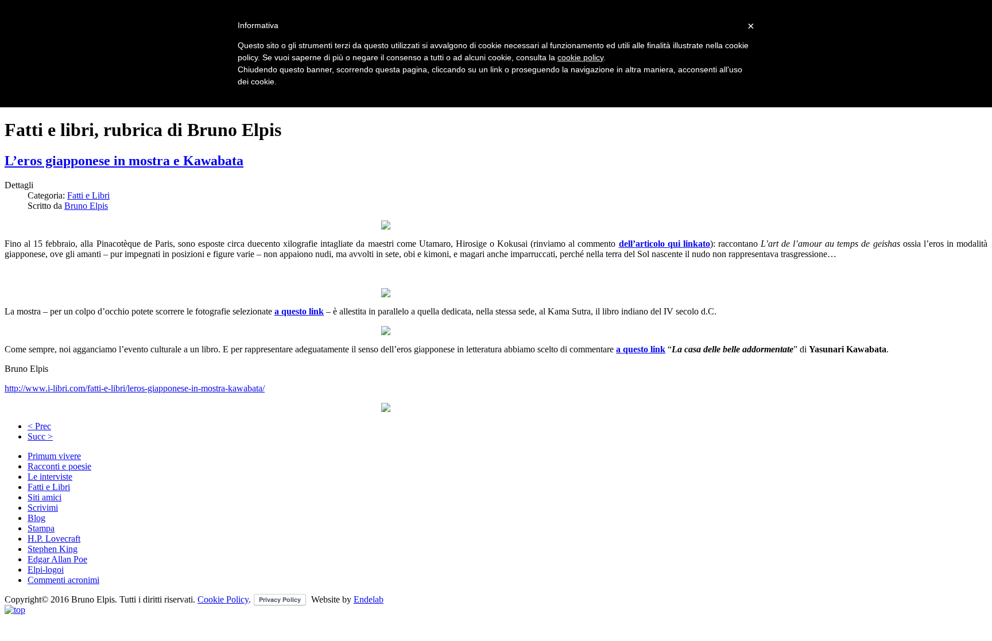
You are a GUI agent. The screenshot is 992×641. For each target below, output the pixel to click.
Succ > (40, 436)
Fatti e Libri (88, 195)
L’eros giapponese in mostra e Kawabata (124, 160)
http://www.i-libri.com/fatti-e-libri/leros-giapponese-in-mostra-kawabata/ (135, 388)
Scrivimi (43, 507)
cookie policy (580, 57)
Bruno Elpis (86, 206)
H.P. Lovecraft (54, 538)
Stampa (41, 528)
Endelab (368, 599)
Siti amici (44, 497)
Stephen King (53, 549)
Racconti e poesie (59, 466)
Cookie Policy (223, 599)
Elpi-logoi (46, 569)
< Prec (39, 426)
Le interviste (50, 476)
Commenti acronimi (63, 580)
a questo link (299, 311)
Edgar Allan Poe (57, 559)
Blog (36, 518)
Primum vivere (54, 456)
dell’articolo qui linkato (664, 243)
